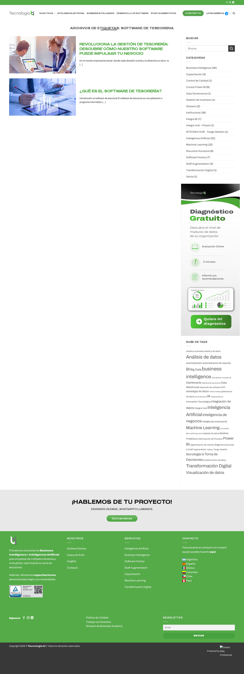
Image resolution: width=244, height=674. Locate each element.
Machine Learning (196, 144)
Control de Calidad (197, 80)
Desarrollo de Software (133, 13)
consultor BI (226, 378)
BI (188, 369)
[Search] (234, 13)
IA (208, 396)
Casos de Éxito (76, 555)
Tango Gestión (220, 449)
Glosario (191, 106)
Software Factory (196, 157)
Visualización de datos (205, 472)
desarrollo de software (210, 387)
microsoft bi (224, 428)
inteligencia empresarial (214, 421)
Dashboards (194, 382)
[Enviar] (231, 48)
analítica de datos (212, 351)
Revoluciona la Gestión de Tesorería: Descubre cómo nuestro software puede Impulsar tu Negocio (124, 49)
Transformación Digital (199, 170)
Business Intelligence (100, 13)
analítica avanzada (194, 351)
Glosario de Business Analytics (104, 626)
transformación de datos (214, 460)
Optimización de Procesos (210, 439)
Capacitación (109, 30)
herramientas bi (201, 397)
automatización (194, 363)
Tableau (210, 449)
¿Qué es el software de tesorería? (121, 91)
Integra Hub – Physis (198, 125)
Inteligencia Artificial (70, 13)
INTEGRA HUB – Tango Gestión (205, 131)
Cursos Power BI (196, 87)
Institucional (193, 112)
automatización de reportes (217, 363)
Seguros (219, 444)
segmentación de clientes (202, 445)
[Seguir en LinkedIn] (233, 2)
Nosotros (46, 13)
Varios (189, 176)
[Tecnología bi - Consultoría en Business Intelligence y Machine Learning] (21, 13)
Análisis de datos (204, 357)
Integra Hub (201, 408)
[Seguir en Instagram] (230, 2)
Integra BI (191, 119)
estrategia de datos (197, 391)
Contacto (72, 567)
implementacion (217, 397)
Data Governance (196, 93)
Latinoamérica (215, 13)
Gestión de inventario (198, 99)
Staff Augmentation (163, 13)
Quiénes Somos (76, 548)
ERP (223, 387)
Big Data (196, 369)
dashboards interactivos (211, 383)
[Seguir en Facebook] (227, 2)
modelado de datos (210, 433)
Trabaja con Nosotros (98, 621)
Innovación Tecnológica (198, 401)
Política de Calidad (97, 617)
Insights (71, 561)
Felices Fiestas (215, 392)
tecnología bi (195, 454)
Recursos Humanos (197, 151)
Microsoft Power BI (193, 433)
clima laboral (216, 378)
